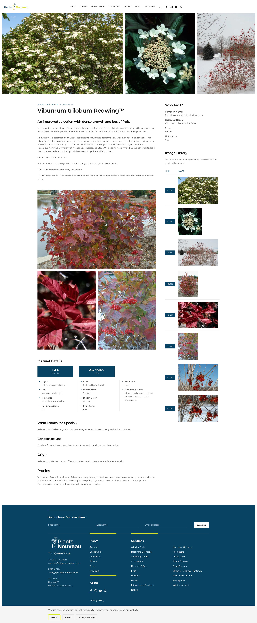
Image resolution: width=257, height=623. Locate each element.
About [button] (127, 6)
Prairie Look (179, 556)
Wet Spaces (179, 580)
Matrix (134, 580)
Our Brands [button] (98, 6)
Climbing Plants (139, 556)
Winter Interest (181, 585)
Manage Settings (87, 617)
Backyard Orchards (141, 552)
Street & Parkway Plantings (187, 571)
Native (134, 590)
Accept (54, 617)
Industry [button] (150, 6)
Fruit (133, 571)
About (94, 582)
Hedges (135, 575)
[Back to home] (16, 6)
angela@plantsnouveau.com (64, 563)
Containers (137, 561)
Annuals (94, 547)
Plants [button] (83, 6)
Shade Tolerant (181, 561)
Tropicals (94, 571)
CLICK (170, 190)
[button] (160, 6)
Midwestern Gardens (142, 585)
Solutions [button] (114, 6)
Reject (68, 617)
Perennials (95, 556)
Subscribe (201, 525)
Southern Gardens (182, 575)
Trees (92, 566)
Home (73, 6)
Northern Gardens (182, 547)
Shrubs (93, 561)
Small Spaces (180, 566)
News (138, 6)
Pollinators (178, 552)
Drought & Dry (139, 566)
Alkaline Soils (138, 547)
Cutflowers (95, 552)
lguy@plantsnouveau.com (63, 572)
